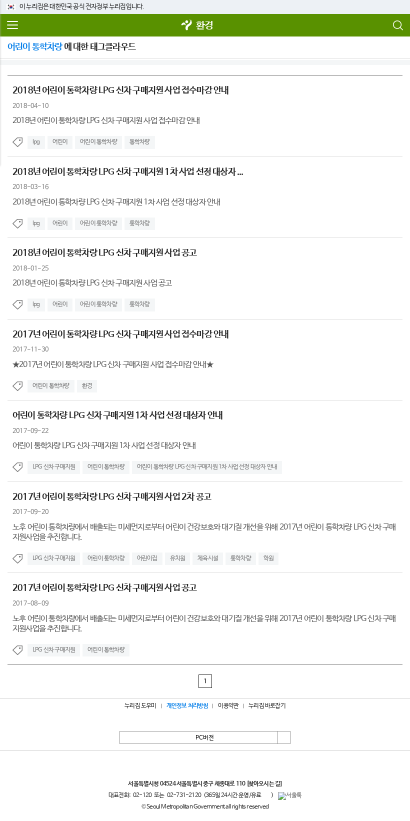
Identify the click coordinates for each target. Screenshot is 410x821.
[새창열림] (187, 25)
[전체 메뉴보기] (12, 25)
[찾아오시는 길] (264, 784)
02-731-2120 (184, 795)
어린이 (60, 142)
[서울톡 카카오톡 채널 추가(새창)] (290, 796)
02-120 (142, 795)
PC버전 (205, 738)
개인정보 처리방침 (187, 706)
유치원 (178, 558)
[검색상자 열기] (397, 25)
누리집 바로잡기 (267, 706)
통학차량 (140, 142)
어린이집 (147, 558)
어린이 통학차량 (98, 142)
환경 (204, 26)
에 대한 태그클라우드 (72, 47)
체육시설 (208, 558)
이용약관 (228, 706)
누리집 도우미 (140, 706)
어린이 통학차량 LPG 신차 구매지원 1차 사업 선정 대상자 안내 (207, 467)
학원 (269, 558)
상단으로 (284, 737)
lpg (36, 142)
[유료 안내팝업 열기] (266, 796)
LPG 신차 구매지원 (53, 467)
